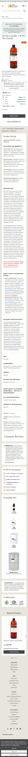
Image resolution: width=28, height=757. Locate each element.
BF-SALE (14, 1)
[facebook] (14, 729)
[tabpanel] (14, 635)
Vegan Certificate (10, 490)
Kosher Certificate (11, 487)
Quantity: (5, 109)
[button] (24, 10)
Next (25, 636)
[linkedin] (20, 729)
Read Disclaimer (9, 462)
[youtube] (17, 729)
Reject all (14, 751)
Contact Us (22, 103)
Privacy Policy (16, 745)
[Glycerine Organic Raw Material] (14, 628)
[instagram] (11, 729)
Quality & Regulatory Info (13, 479)
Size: (7, 95)
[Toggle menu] (2, 6)
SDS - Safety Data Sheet (12, 476)
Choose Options (14, 652)
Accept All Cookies (14, 754)
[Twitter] (7, 729)
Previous (2, 636)
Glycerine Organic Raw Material (13, 640)
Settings (14, 748)
